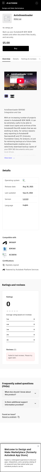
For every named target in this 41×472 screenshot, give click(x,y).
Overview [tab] (6, 59)
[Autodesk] (12, 3)
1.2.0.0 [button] (25, 199)
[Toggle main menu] (3, 3)
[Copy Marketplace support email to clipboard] (18, 417)
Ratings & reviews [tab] (28, 59)
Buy (15, 48)
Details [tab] (16, 59)
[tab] (6, 99)
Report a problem (9, 417)
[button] (20, 393)
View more (8, 158)
